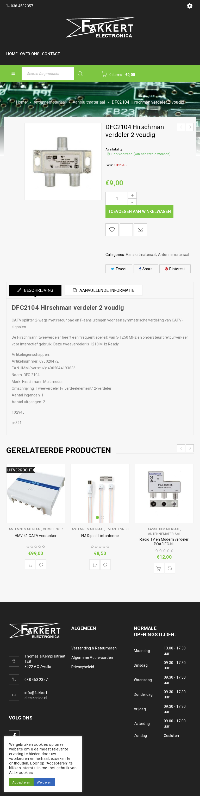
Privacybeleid (82, 667)
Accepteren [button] (21, 782)
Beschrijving (38, 290)
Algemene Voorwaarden (92, 657)
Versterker (53, 529)
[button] (94, 564)
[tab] (35, 290)
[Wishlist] (111, 229)
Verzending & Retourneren (94, 648)
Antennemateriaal (50, 102)
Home (21, 102)
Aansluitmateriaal (89, 102)
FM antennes (117, 529)
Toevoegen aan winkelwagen (139, 211)
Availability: (114, 149)
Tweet (121, 269)
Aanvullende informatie (106, 290)
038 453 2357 (36, 680)
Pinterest (177, 269)
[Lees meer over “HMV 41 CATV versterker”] (30, 564)
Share (147, 269)
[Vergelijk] (41, 564)
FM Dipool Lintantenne (100, 536)
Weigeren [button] (44, 782)
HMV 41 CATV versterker (36, 536)
